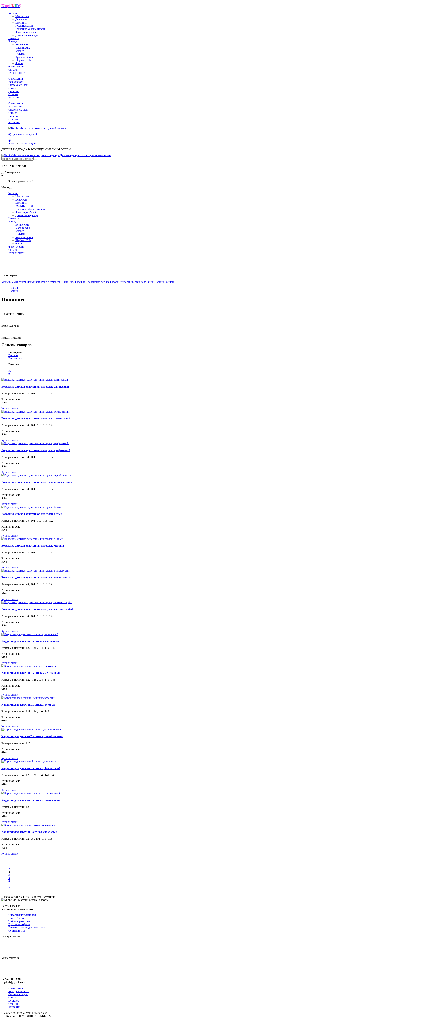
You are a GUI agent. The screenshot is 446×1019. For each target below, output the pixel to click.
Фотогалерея (16, 66)
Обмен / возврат (18, 918)
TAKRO (20, 53)
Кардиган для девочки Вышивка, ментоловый (30, 672)
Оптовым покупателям (22, 914)
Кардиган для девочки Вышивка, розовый (28, 704)
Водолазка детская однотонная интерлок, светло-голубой (37, 609)
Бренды (12, 41)
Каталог (13, 13)
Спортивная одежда (97, 281)
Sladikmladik (22, 47)
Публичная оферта (19, 924)
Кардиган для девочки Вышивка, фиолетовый (30, 768)
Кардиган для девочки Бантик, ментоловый (29, 831)
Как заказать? (16, 81)
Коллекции (147, 281)
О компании (15, 78)
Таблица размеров (19, 921)
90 (9, 373)
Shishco (19, 50)
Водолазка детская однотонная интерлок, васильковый (36, 577)
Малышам (21, 22)
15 (9, 367)
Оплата (12, 88)
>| (9, 890)
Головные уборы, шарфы (30, 28)
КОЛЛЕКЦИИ (24, 25)
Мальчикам (22, 16)
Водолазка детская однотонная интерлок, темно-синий (35, 418)
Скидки (13, 69)
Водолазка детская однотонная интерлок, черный (32, 545)
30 (9, 370)
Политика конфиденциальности (27, 927)
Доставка (13, 91)
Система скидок (18, 84)
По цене (13, 355)
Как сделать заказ (18, 991)
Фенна (19, 63)
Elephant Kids (23, 60)
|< (9, 859)
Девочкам (21, 19)
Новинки (13, 38)
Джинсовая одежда (26, 35)
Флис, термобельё (25, 31)
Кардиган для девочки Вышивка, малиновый (30, 641)
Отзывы (13, 94)
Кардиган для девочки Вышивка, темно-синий (30, 800)
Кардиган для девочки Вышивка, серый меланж (32, 736)
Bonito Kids (22, 44)
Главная (13, 287)
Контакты (14, 97)
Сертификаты (16, 930)
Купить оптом (16, 72)
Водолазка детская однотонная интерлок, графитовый (35, 450)
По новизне (15, 358)
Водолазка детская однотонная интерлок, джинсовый (35, 386)
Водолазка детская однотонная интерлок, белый (31, 513)
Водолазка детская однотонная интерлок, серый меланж (36, 481)
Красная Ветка (24, 57)
